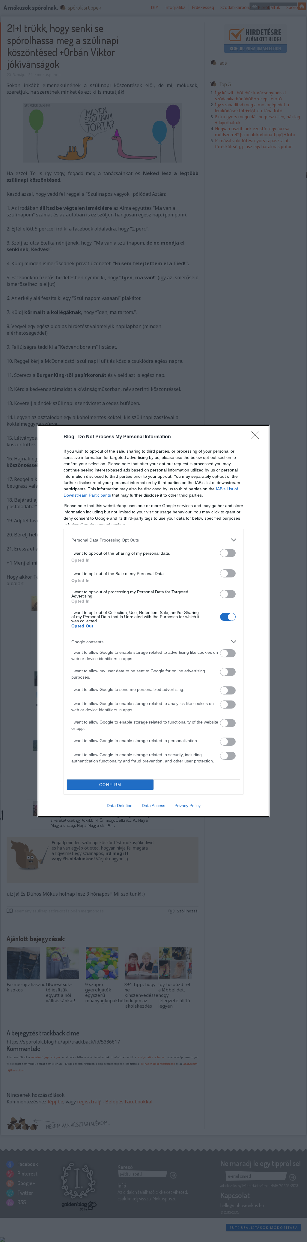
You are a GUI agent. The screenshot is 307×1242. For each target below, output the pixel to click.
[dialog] (153, 621)
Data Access (153, 805)
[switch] (228, 553)
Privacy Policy (187, 805)
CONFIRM (110, 784)
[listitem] (153, 540)
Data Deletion (120, 805)
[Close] (257, 437)
